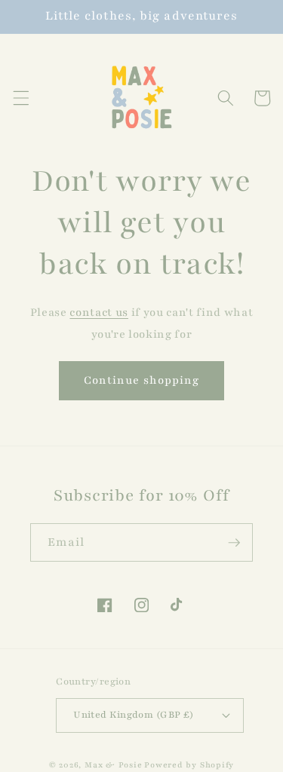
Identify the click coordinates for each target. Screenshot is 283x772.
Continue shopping (142, 380)
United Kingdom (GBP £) (133, 714)
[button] (20, 98)
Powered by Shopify (189, 764)
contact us (98, 312)
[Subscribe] (234, 542)
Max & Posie (113, 764)
